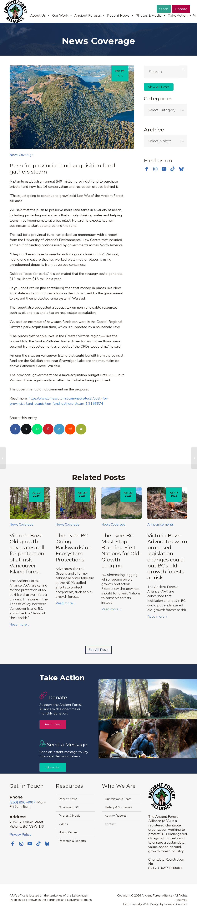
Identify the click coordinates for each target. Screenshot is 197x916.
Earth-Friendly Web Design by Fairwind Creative (155, 904)
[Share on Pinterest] (48, 429)
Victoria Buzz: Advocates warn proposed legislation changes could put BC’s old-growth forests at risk (167, 556)
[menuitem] (194, 16)
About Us (38, 15)
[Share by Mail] (81, 429)
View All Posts (158, 87)
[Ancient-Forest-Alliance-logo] (15, 11)
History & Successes (118, 807)
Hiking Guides (68, 832)
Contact (110, 824)
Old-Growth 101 (69, 807)
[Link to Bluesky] (181, 169)
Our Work (60, 15)
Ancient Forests (87, 15)
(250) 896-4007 (22, 802)
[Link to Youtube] (164, 169)
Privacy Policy (20, 834)
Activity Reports (115, 815)
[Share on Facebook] (15, 429)
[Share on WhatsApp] (37, 429)
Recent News (118, 15)
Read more (18, 624)
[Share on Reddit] (70, 429)
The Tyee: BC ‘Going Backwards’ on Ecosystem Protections (74, 547)
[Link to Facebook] (146, 169)
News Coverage (21, 155)
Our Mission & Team (118, 799)
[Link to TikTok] (172, 169)
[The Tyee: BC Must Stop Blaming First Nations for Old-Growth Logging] (121, 503)
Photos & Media (149, 15)
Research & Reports (72, 841)
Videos (63, 824)
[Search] (194, 15)
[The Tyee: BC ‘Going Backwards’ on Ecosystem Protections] (76, 503)
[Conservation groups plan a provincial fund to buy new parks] (194, 458)
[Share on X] (26, 429)
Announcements (160, 524)
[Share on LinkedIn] (59, 429)
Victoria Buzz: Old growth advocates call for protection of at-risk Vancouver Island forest (27, 553)
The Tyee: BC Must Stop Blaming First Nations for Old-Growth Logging (121, 550)
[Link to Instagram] (155, 169)
